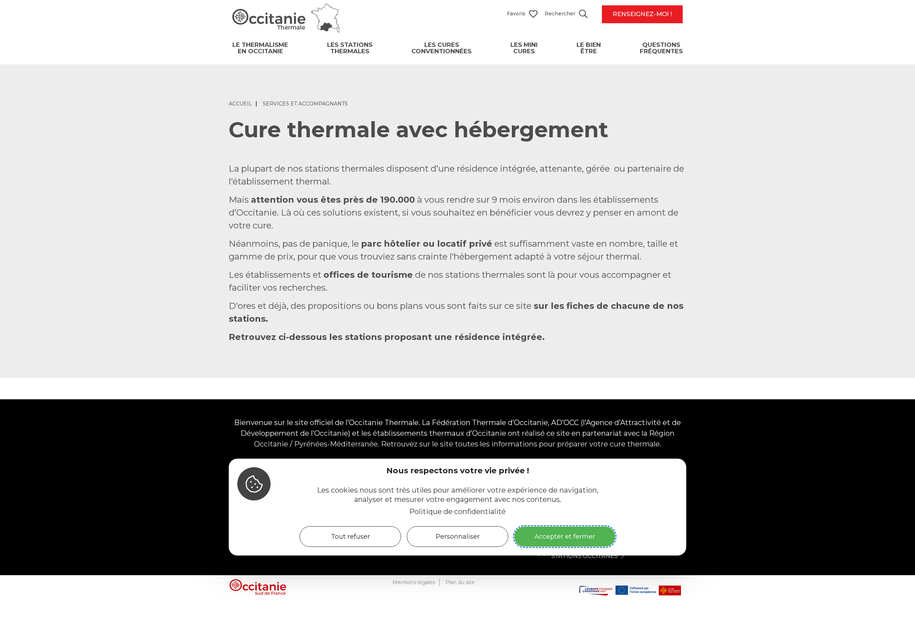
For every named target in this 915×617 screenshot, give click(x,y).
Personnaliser (458, 536)
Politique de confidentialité (457, 511)
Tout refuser (350, 536)
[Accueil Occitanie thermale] (286, 30)
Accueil (240, 104)
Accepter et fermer (564, 536)
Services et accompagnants (305, 104)
